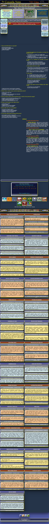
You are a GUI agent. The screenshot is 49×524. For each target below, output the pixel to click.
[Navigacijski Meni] (45, 5)
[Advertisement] (24, 34)
